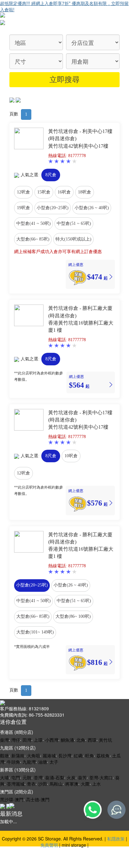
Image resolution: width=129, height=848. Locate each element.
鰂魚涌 (67, 740)
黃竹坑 (105, 740)
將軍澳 (71, 784)
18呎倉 (84, 192)
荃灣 (38, 777)
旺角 (89, 755)
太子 (53, 762)
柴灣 (4, 740)
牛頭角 (13, 762)
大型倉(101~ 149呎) (35, 632)
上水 (96, 784)
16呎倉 (64, 192)
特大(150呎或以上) (73, 239)
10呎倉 (71, 455)
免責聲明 (49, 845)
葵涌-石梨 (54, 777)
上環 (38, 740)
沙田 (42, 784)
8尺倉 (50, 174)
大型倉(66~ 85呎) (32, 239)
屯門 (15, 777)
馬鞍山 (56, 784)
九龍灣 (29, 762)
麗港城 (49, 755)
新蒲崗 (17, 755)
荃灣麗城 (15, 784)
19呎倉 (23, 207)
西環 (92, 740)
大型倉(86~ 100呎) (73, 616)
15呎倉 (43, 192)
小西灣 (51, 740)
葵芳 (82, 777)
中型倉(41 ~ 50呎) (33, 223)
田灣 (27, 740)
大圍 (85, 784)
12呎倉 (23, 192)
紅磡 (78, 755)
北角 (80, 740)
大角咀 (33, 755)
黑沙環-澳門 (11, 799)
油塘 (42, 762)
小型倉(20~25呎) (53, 207)
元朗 (27, 777)
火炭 (71, 777)
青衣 (31, 784)
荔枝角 (103, 755)
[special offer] (77, 276)
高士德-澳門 (37, 799)
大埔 (4, 777)
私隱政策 (116, 838)
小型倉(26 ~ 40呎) (92, 207)
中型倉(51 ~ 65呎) (74, 223)
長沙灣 (64, 755)
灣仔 (15, 740)
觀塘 (4, 755)
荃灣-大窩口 (101, 777)
